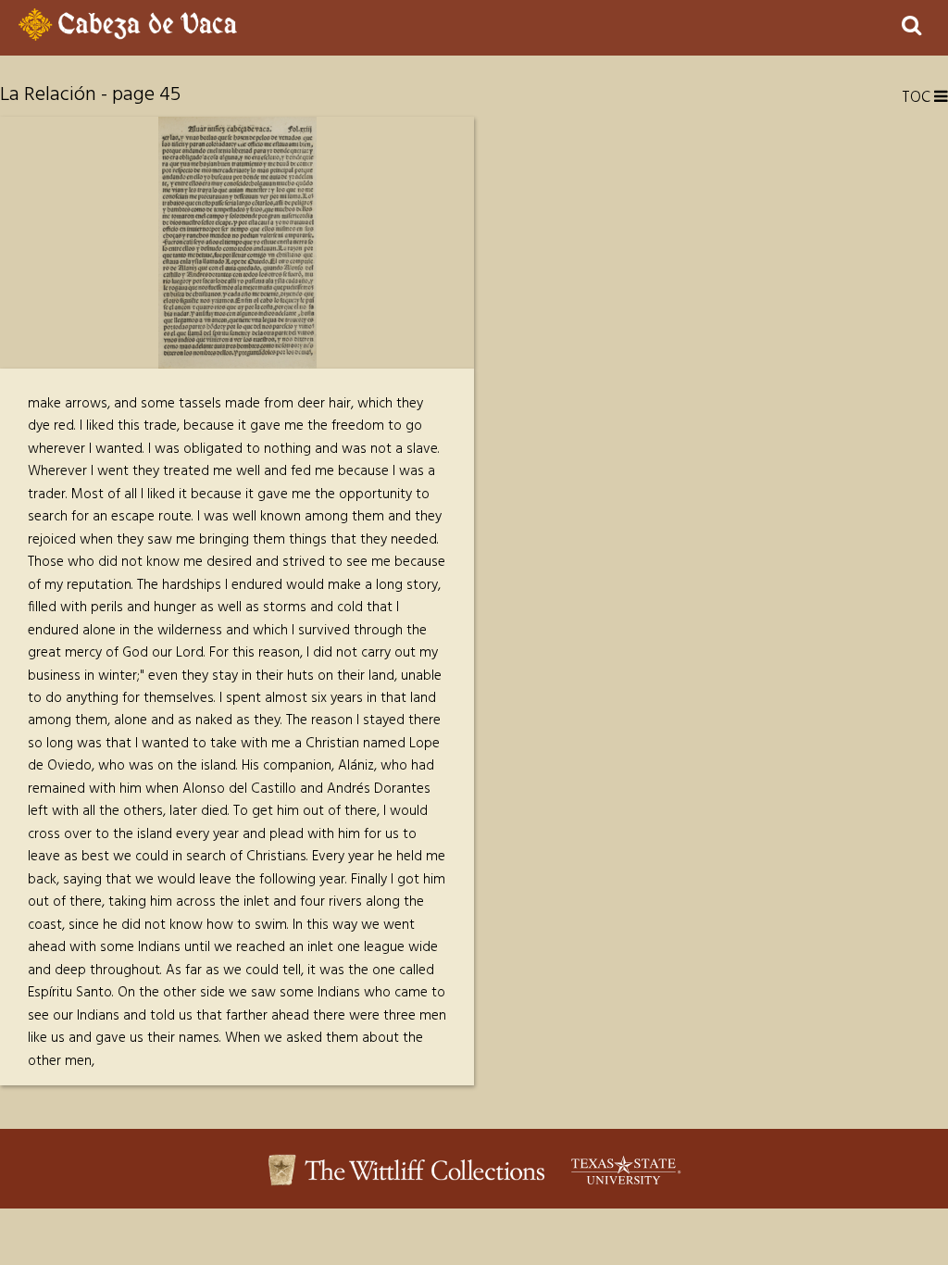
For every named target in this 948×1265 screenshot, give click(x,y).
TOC (918, 97)
